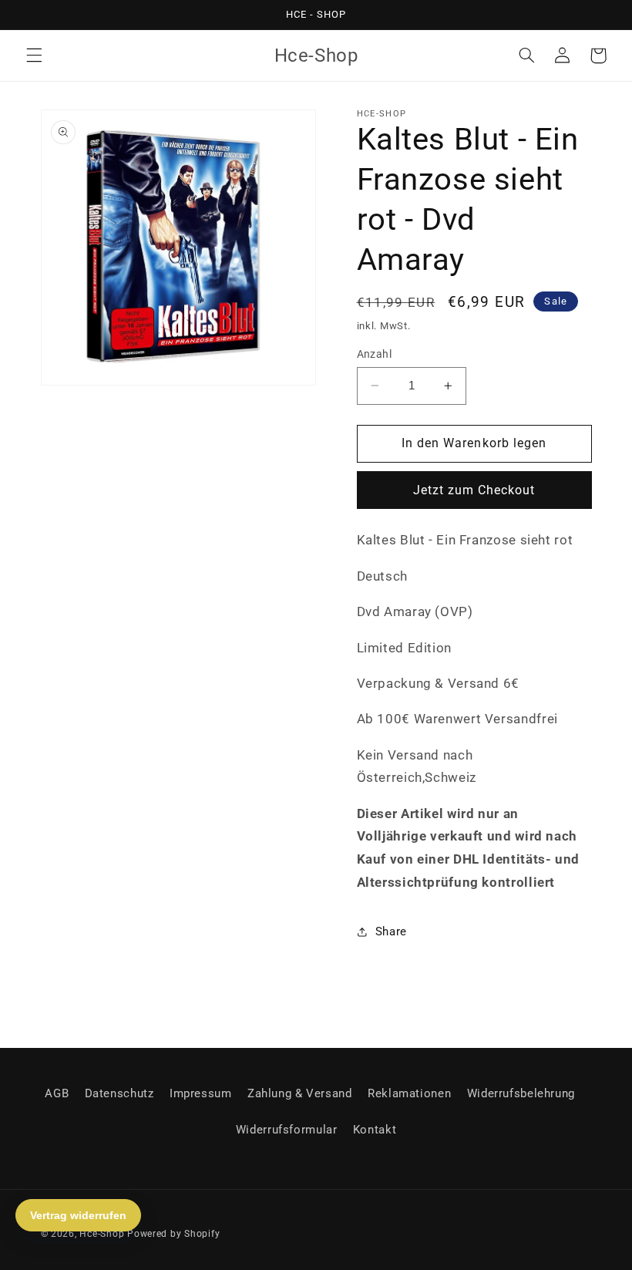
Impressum (201, 1093)
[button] (34, 55)
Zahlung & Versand (299, 1093)
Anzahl (374, 354)
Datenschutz (119, 1093)
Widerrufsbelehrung (521, 1093)
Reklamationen (409, 1093)
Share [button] (391, 931)
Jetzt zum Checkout (474, 490)
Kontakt (374, 1130)
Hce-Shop (101, 1233)
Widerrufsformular (287, 1130)
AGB (57, 1093)
